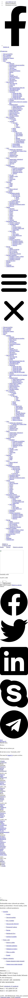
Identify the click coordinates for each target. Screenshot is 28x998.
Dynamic (11, 100)
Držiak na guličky (2, 816)
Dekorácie (11, 208)
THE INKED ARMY (14, 89)
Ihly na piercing (13, 251)
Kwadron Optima (16, 227)
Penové (17, 199)
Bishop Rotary (12, 66)
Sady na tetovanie (13, 210)
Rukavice (11, 206)
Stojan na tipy (12, 162)
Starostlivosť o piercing (15, 253)
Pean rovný (3, 784)
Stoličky (11, 215)
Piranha (14, 120)
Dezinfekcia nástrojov (14, 201)
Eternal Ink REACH (17, 108)
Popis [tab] (1, 740)
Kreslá (11, 217)
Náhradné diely (13, 80)
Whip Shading (19, 134)
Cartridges (11, 121)
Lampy (11, 214)
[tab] (14, 740)
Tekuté (17, 197)
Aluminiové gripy (13, 155)
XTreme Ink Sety (16, 97)
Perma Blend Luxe (17, 235)
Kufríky (11, 211)
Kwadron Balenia (20, 142)
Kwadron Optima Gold (18, 228)
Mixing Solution (13, 114)
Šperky (11, 248)
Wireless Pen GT (13, 76)
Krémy (8, 187)
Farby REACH (7, 56)
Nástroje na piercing (14, 249)
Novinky (8, 262)
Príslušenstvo (12, 236)
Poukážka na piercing (14, 259)
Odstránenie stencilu (17, 172)
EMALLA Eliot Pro (17, 146)
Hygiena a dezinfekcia (14, 239)
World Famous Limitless (18, 106)
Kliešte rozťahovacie (3, 770)
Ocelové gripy (12, 153)
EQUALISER (12, 69)
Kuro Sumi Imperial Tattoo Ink (16, 87)
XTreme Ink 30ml (16, 93)
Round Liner (19, 132)
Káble (10, 186)
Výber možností (2, 860)
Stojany (11, 213)
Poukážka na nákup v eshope (16, 256)
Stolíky (11, 218)
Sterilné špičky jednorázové (16, 159)
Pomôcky (8, 165)
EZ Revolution (16, 144)
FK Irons (11, 75)
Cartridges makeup (14, 224)
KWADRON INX (13, 90)
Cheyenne (11, 68)
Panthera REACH (16, 107)
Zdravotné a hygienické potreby (17, 204)
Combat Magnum (20, 141)
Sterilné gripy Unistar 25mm (19, 151)
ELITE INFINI (16, 145)
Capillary (18, 127)
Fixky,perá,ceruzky (17, 170)
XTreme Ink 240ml (17, 96)
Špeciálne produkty (14, 115)
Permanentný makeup (8, 58)
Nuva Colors (15, 234)
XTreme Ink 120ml (17, 94)
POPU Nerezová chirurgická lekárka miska (3, 852)
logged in (10, 755)
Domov (2, 547)
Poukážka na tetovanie (14, 258)
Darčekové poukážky (11, 255)
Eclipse (11, 86)
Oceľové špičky (13, 161)
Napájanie (8, 182)
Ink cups (11, 175)
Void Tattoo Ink (13, 83)
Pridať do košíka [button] (2, 775)
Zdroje (11, 183)
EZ (10, 73)
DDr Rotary (12, 79)
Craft (17, 125)
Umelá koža (12, 179)
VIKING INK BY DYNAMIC (17, 99)
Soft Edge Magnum (20, 139)
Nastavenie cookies (5, 997)
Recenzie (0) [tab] (3, 741)
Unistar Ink (12, 85)
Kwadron (14, 131)
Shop (4, 61)
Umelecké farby (10, 266)
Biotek (14, 225)
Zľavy (7, 263)
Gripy (7, 148)
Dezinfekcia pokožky (14, 193)
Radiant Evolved (13, 104)
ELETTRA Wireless (14, 77)
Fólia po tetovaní (13, 189)
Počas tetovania (16, 196)
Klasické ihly (12, 118)
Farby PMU (12, 231)
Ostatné (8, 207)
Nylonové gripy (13, 156)
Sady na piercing (13, 252)
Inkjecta (11, 72)
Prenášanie (12, 166)
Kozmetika (12, 238)
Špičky (8, 158)
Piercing (5, 59)
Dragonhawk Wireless (14, 70)
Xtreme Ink (12, 92)
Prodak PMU (15, 229)
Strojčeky (8, 62)
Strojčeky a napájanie (14, 222)
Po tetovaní (15, 200)
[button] (1, 49)
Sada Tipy (11, 163)
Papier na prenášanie (17, 169)
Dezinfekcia (9, 191)
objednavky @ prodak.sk (11, 986)
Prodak (14, 130)
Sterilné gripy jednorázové (15, 149)
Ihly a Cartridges (7, 55)
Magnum (18, 138)
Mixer (10, 180)
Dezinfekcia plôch (13, 203)
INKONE (11, 63)
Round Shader (19, 135)
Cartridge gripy (13, 152)
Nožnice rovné (2, 800)
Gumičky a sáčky (13, 176)
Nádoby (11, 177)
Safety (17, 124)
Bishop (14, 128)
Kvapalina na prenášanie (18, 168)
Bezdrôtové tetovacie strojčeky (16, 65)
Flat (16, 137)
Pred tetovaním (16, 194)
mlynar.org (17, 997)
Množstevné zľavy (10, 260)
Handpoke (8, 265)
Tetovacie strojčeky (8, 54)
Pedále (11, 184)
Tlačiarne (14, 173)
